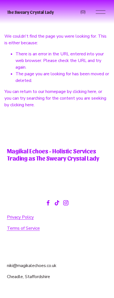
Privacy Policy (20, 217)
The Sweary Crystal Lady (30, 12)
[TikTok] (57, 203)
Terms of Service (23, 228)
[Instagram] (66, 203)
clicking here (84, 92)
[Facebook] (48, 203)
